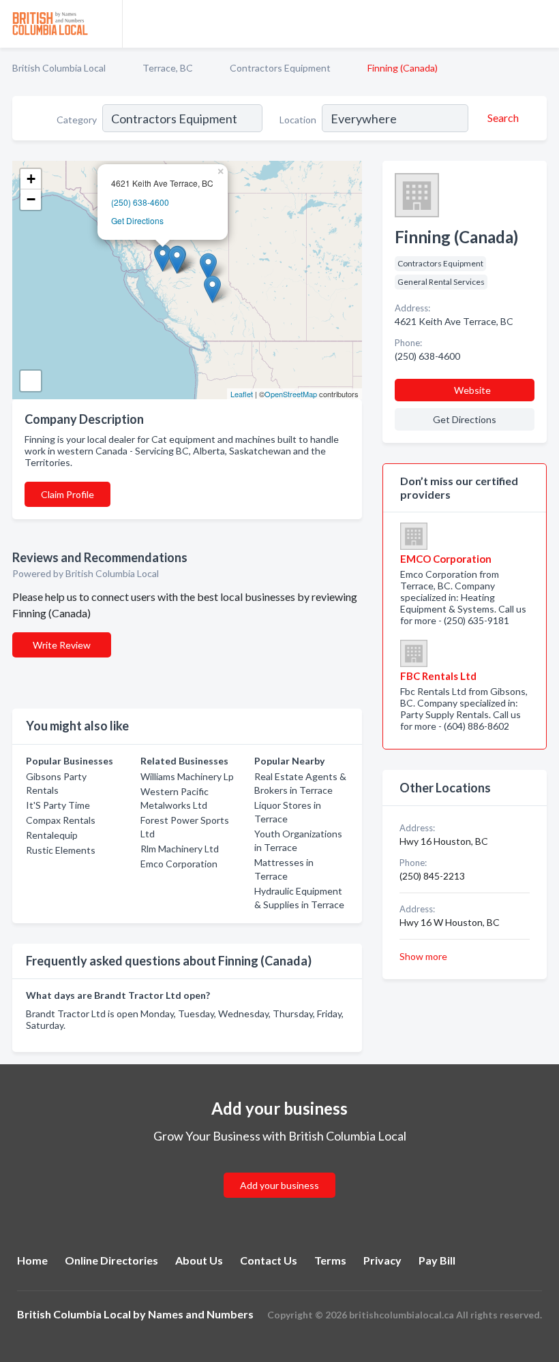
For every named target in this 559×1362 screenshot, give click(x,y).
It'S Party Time (58, 805)
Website (472, 390)
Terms (330, 1260)
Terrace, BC (167, 68)
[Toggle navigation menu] (540, 23)
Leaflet (241, 393)
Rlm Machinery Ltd (179, 848)
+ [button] (31, 178)
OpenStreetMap (291, 393)
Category (77, 119)
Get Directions (137, 220)
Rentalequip (52, 835)
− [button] (31, 199)
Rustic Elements (60, 850)
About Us (199, 1260)
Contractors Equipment (280, 68)
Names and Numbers (201, 1313)
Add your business (279, 1185)
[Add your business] (279, 1168)
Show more (423, 956)
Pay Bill (437, 1260)
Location (298, 119)
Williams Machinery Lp (187, 776)
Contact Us (268, 1260)
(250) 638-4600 (140, 202)
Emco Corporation (178, 863)
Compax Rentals (60, 820)
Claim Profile (67, 494)
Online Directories (111, 1260)
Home (32, 1260)
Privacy (382, 1260)
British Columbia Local (59, 68)
